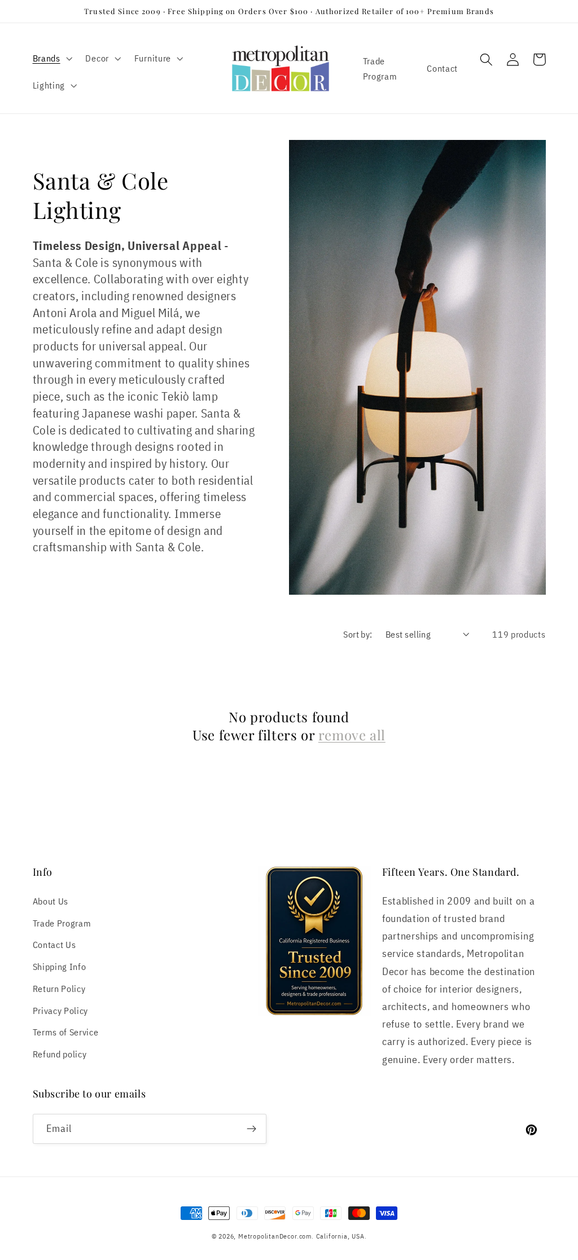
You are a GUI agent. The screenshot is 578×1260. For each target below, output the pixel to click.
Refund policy (60, 1054)
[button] (51, 58)
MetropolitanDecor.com (275, 1236)
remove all (352, 735)
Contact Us (54, 944)
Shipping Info (59, 966)
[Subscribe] (251, 1129)
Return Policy (59, 988)
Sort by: (358, 634)
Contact (442, 68)
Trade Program (380, 68)
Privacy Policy (61, 1010)
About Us (51, 901)
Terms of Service (66, 1032)
